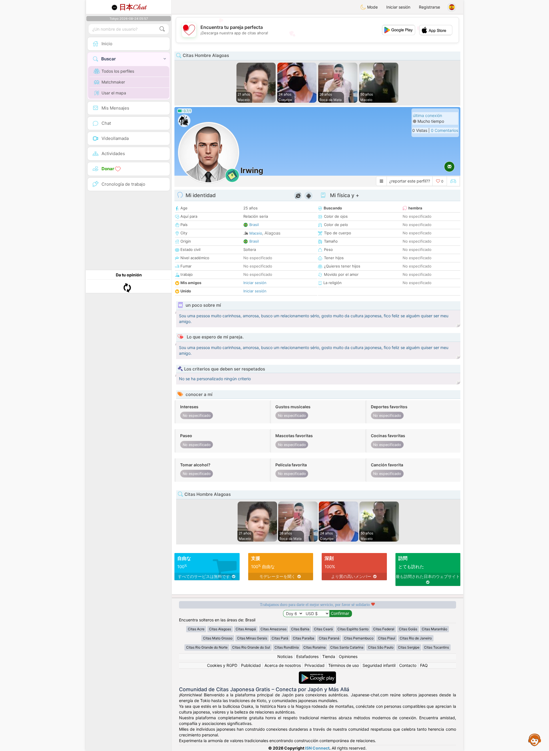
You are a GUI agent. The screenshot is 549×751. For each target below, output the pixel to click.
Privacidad (315, 665)
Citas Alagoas (220, 629)
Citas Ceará (323, 629)
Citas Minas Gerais (252, 638)
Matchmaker (113, 82)
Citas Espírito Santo (353, 629)
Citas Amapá (246, 629)
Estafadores (307, 656)
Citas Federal (383, 629)
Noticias (285, 656)
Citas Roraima (314, 647)
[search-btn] (162, 29)
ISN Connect (317, 748)
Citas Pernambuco (358, 638)
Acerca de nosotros (282, 665)
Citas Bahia (300, 629)
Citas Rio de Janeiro (416, 638)
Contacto (407, 665)
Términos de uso (343, 665)
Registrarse (429, 7)
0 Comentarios (444, 130)
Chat (132, 7)
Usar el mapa (114, 92)
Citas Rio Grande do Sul (251, 647)
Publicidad (251, 665)
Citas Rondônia (286, 647)
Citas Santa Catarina (346, 647)
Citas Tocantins (436, 647)
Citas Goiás (408, 629)
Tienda (328, 656)
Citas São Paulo (380, 647)
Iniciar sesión (398, 7)
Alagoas (272, 233)
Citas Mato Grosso (217, 638)
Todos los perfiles (118, 71)
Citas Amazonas (273, 629)
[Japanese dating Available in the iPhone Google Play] (317, 674)
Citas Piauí (386, 638)
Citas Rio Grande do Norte (207, 647)
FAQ (424, 665)
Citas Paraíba (303, 638)
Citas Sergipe (408, 647)
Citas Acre (196, 629)
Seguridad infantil (379, 665)
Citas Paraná (329, 638)
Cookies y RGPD (222, 665)
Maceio (255, 233)
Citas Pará (280, 638)
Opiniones (348, 656)
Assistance (534, 739)
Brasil (254, 224)
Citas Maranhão (434, 629)
